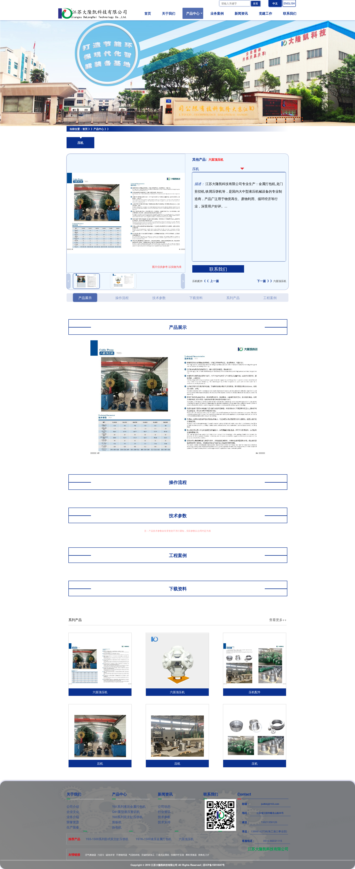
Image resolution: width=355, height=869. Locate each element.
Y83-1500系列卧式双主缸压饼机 (107, 839)
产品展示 (85, 297)
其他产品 (72, 134)
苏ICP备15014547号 (214, 865)
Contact (244, 794)
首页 (147, 13)
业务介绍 (73, 817)
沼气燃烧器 (90, 854)
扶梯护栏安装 (177, 854)
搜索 (255, 3)
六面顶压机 (271, 281)
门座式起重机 (162, 854)
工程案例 (270, 297)
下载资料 (196, 297)
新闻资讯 (241, 13)
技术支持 (164, 822)
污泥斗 (101, 854)
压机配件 (205, 281)
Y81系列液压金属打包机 (129, 806)
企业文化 (73, 811)
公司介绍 (73, 806)
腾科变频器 (191, 854)
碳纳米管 (110, 854)
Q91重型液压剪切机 (126, 811)
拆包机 (116, 827)
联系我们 (289, 13)
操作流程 (122, 297)
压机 (85, 134)
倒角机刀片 (203, 854)
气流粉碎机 (134, 854)
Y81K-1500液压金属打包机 (153, 839)
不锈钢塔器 (121, 854)
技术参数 (159, 297)
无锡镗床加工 (148, 854)
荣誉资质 (73, 822)
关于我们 (168, 13)
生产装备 (73, 827)
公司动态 (164, 806)
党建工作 (265, 13)
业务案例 (217, 13)
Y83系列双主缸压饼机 (127, 817)
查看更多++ (278, 619)
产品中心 (193, 13)
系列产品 (233, 297)
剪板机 (116, 822)
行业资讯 (164, 811)
